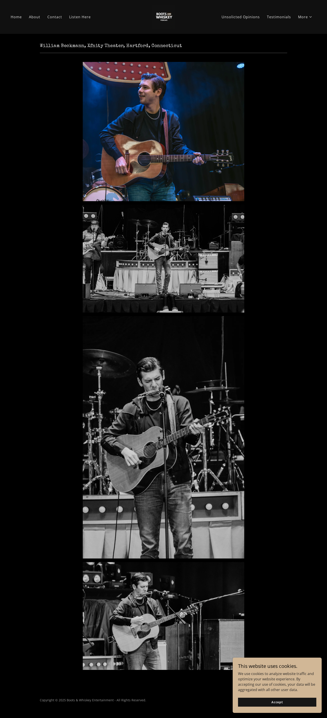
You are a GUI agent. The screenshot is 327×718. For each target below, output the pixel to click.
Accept (277, 702)
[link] (163, 16)
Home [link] (16, 16)
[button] (305, 17)
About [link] (34, 16)
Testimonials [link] (279, 16)
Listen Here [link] (80, 16)
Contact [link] (54, 16)
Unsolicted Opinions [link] (241, 16)
